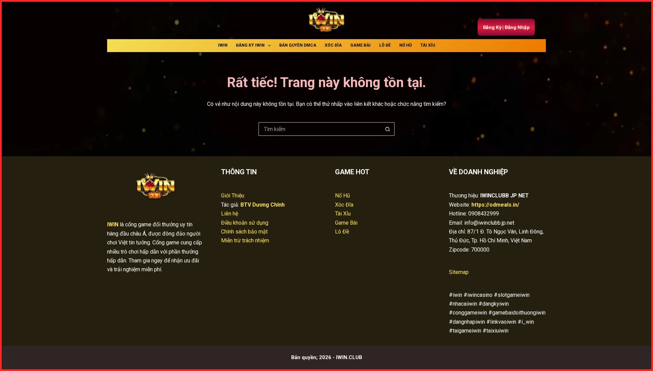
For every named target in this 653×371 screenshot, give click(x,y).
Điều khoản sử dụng (244, 223)
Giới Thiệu (232, 195)
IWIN (223, 45)
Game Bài (360, 45)
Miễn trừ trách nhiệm (245, 240)
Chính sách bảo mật (244, 231)
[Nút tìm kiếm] (388, 129)
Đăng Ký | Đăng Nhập (506, 27)
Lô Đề (385, 45)
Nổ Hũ (405, 45)
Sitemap (459, 272)
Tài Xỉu (427, 45)
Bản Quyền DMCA (297, 45)
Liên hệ (229, 213)
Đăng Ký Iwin (250, 45)
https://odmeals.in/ (495, 204)
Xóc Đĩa (333, 45)
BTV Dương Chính (262, 204)
